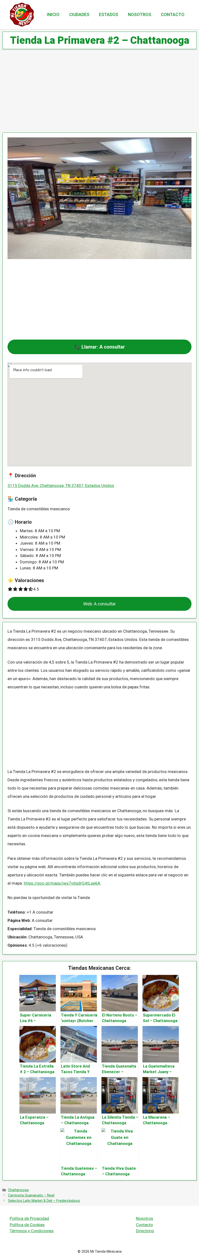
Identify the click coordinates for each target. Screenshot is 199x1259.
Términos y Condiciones (32, 1230)
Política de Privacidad (29, 1218)
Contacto (172, 14)
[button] (99, 347)
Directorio (145, 1230)
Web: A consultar (99, 603)
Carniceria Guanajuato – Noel (31, 1195)
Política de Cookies (27, 1224)
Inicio (53, 14)
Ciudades (79, 14)
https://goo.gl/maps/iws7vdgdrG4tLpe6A (62, 883)
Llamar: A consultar (103, 347)
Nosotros (139, 14)
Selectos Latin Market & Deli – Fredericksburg (44, 1201)
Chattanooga (18, 1190)
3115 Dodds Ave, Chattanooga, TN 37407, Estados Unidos (61, 485)
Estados (108, 14)
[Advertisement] (99, 91)
